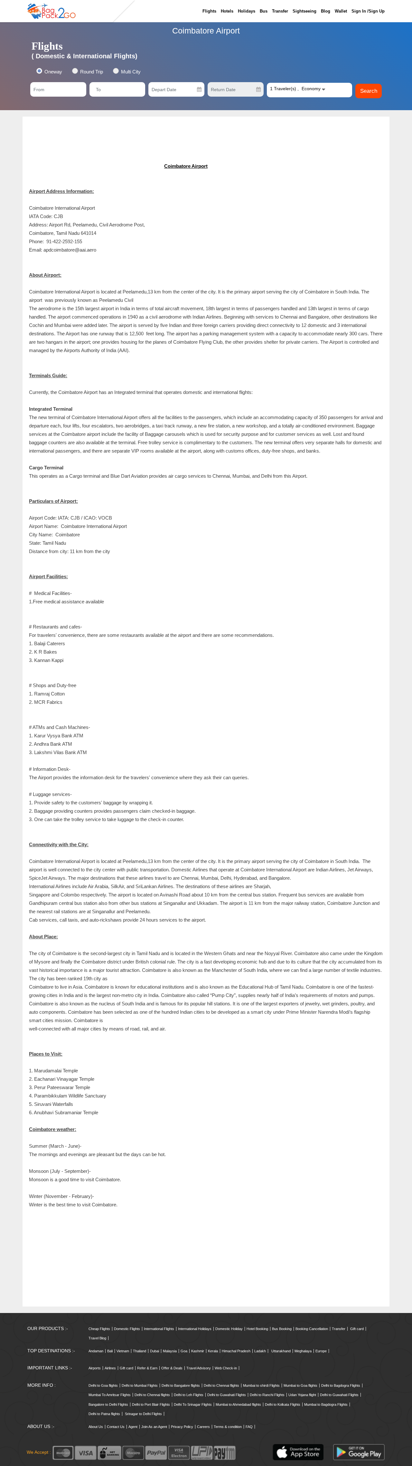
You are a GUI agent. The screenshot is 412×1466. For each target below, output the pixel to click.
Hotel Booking (257, 1329)
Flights (209, 11)
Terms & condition (228, 1427)
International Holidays (194, 1329)
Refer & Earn (147, 1368)
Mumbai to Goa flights (300, 1385)
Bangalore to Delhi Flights (108, 1404)
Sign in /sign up (368, 11)
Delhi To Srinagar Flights (193, 1404)
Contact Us (116, 1427)
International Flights (159, 1329)
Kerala (213, 1351)
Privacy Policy (182, 1427)
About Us (96, 1427)
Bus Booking (282, 1329)
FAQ (249, 1427)
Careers (203, 1427)
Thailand (139, 1351)
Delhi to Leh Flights (188, 1395)
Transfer (280, 11)
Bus (263, 11)
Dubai (154, 1351)
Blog (325, 11)
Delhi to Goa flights (103, 1385)
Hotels (227, 11)
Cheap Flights (99, 1329)
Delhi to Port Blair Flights (151, 1404)
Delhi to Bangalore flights (181, 1385)
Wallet (341, 11)
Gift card (357, 1329)
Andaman (96, 1351)
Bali (110, 1351)
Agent (132, 1427)
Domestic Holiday (229, 1329)
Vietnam (123, 1351)
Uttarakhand (281, 1351)
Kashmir (197, 1351)
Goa (184, 1351)
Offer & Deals (172, 1368)
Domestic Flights (127, 1329)
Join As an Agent (154, 1427)
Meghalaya (303, 1351)
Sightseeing (304, 11)
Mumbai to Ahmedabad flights (238, 1404)
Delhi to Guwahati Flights (226, 1395)
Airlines (110, 1368)
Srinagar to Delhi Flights (143, 1414)
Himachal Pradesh (236, 1351)
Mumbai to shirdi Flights (261, 1385)
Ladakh (260, 1351)
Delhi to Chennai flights (221, 1385)
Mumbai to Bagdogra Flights (326, 1404)
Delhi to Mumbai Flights (140, 1385)
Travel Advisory (198, 1368)
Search (368, 91)
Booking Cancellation (311, 1329)
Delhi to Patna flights (104, 1414)
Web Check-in (226, 1368)
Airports (95, 1368)
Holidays (246, 11)
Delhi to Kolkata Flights (282, 1404)
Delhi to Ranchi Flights (267, 1395)
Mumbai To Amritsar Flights (110, 1395)
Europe (321, 1351)
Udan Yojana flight (302, 1395)
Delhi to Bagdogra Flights (340, 1385)
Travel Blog (97, 1338)
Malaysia (170, 1351)
